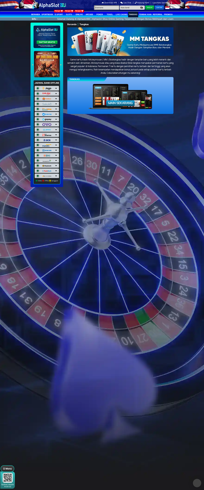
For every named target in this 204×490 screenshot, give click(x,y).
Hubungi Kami (143, 3)
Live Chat (127, 3)
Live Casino (121, 14)
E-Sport (59, 14)
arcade (89, 14)
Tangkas (133, 14)
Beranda (35, 14)
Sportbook (47, 14)
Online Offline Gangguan (47, 181)
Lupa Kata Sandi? (160, 3)
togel (110, 14)
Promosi (168, 14)
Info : (34, 18)
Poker (99, 14)
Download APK (111, 3)
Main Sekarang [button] (120, 103)
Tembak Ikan (145, 14)
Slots (69, 14)
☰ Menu (7, 468)
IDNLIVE (79, 14)
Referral (158, 14)
